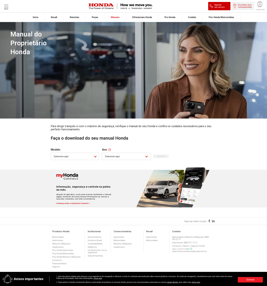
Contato (192, 17)
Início (35, 17)
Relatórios (92, 247)
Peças (95, 17)
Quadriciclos (58, 247)
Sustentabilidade (95, 244)
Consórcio (57, 260)
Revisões (74, 17)
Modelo (55, 149)
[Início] (137, 6)
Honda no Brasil (95, 240)
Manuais (115, 17)
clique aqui (98, 278)
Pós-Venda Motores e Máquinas (66, 257)
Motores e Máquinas (61, 244)
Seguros (56, 267)
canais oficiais (172, 282)
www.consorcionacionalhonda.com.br (189, 251)
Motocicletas (58, 237)
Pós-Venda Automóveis (62, 250)
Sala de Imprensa (95, 256)
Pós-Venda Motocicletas (221, 17)
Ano (104, 149)
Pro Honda (170, 17)
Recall (54, 17)
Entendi (250, 280)
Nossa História (94, 237)
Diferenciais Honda (142, 17)
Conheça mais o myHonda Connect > (73, 203)
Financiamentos (59, 263)
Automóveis (57, 240)
